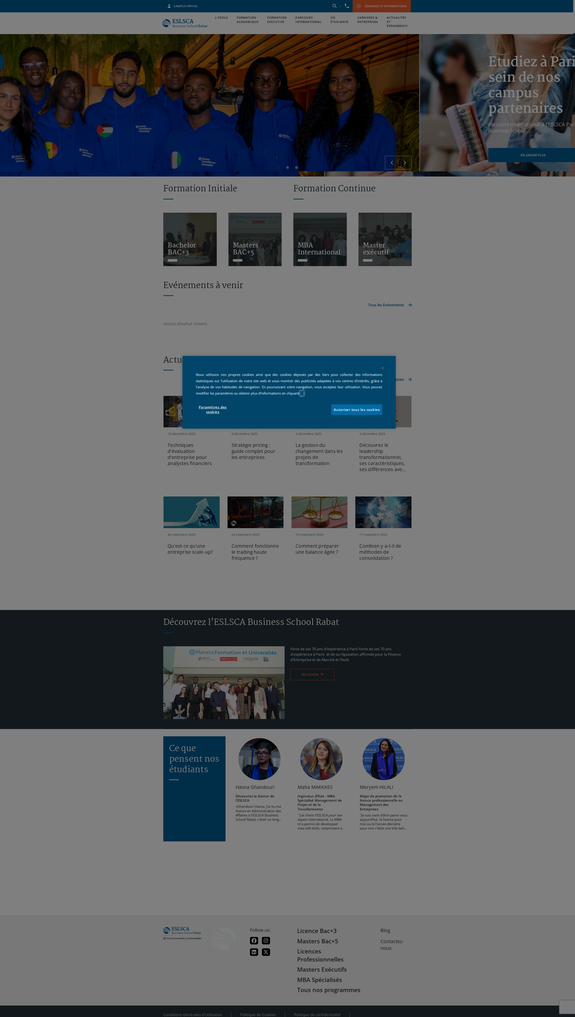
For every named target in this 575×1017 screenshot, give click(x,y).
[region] (289, 392)
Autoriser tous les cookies (357, 409)
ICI (302, 393)
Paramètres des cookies (213, 410)
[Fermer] (383, 368)
